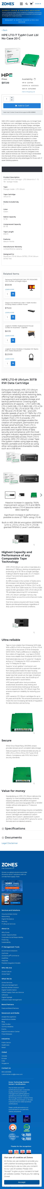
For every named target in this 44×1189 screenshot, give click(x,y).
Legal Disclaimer (10, 843)
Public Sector (6, 1042)
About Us (5, 929)
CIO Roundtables (7, 1026)
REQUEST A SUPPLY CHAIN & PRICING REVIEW (22, 21)
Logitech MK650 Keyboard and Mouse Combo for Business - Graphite (19, 326)
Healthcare (5, 1045)
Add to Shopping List (28, 92)
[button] (41, 495)
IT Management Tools (10, 947)
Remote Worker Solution (10, 987)
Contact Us (6, 1068)
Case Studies (6, 1024)
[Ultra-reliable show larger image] (22, 624)
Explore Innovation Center (11, 1031)
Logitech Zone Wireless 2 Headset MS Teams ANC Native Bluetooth (21, 350)
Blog (3, 1022)
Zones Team (6, 974)
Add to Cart (23, 105)
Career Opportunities (9, 935)
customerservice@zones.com (12, 1074)
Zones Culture (6, 971)
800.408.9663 (6, 1072)
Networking (6, 916)
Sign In (38, 3)
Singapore (5, 1063)
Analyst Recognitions (9, 1017)
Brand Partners (8, 1004)
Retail (4, 1047)
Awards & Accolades (9, 1019)
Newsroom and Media (10, 1013)
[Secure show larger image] (22, 722)
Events (4, 1029)
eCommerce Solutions (9, 951)
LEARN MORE (9, 289)
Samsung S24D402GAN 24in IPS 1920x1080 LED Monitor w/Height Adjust (21, 280)
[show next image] (40, 479)
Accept (21, 1182)
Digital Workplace (8, 919)
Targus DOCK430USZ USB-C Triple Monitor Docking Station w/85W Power (20, 303)
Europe (4, 1058)
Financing (5, 940)
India (3, 1061)
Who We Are (7, 968)
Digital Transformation (9, 990)
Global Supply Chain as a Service (13, 992)
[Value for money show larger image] (22, 775)
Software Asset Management (12, 1000)
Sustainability (6, 942)
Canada (4, 1056)
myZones (5, 953)
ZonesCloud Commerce (10, 955)
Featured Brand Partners (10, 1008)
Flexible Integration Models (11, 963)
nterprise (5, 960)
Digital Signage (7, 997)
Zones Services (7, 982)
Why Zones (5, 932)
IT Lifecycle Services (8, 924)
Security (4, 921)
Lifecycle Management (10, 985)
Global (4, 1052)
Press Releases (7, 1034)
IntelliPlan (5, 958)
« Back (4, 30)
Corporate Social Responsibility (12, 937)
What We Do (7, 979)
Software (5, 995)
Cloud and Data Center (9, 914)
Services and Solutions (11, 910)
